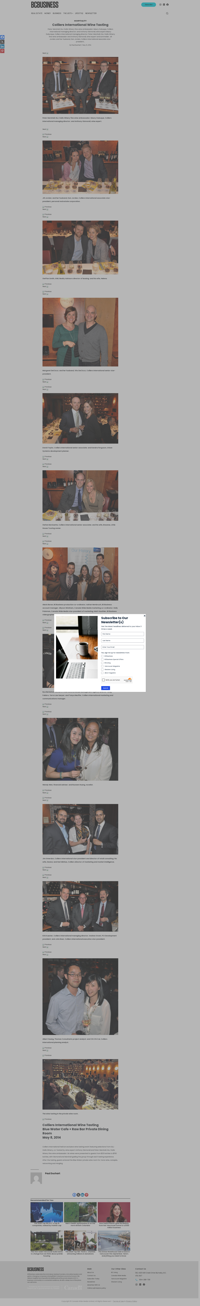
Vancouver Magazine (112, 666)
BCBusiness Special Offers (114, 659)
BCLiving (108, 663)
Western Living (110, 669)
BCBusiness (109, 656)
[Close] (144, 616)
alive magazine (110, 673)
